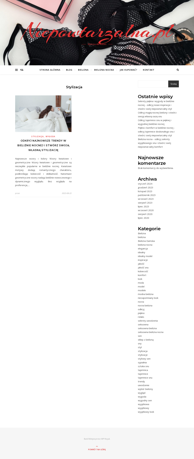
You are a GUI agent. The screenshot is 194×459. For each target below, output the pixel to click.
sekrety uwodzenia (148, 320)
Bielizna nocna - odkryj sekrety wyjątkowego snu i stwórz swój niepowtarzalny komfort (154, 143)
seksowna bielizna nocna (150, 332)
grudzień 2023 (145, 187)
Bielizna (83, 69)
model (141, 286)
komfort (142, 275)
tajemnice (143, 373)
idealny (141, 252)
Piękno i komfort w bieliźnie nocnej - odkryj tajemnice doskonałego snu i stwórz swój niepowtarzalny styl (156, 131)
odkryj (141, 309)
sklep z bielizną (146, 339)
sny (140, 343)
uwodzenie (143, 385)
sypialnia (142, 362)
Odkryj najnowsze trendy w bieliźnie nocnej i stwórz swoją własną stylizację (43, 145)
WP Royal (105, 438)
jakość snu (143, 267)
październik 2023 (147, 195)
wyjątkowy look (146, 411)
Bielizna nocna (104, 69)
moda (141, 282)
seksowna (143, 324)
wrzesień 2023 (146, 198)
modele (142, 290)
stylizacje (143, 354)
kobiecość (143, 271)
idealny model (145, 256)
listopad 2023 (145, 191)
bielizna (142, 237)
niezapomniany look (148, 297)
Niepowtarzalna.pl (97, 30)
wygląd (141, 392)
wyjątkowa (143, 404)
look (140, 278)
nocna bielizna (145, 305)
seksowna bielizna (147, 328)
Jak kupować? (128, 69)
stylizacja (37, 136)
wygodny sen (145, 400)
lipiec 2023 (143, 206)
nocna (141, 301)
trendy (141, 381)
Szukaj (174, 84)
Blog (69, 69)
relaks (141, 316)
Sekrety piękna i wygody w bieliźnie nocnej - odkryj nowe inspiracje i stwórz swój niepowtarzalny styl (156, 105)
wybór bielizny (145, 388)
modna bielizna (145, 294)
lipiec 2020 (143, 217)
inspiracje (143, 259)
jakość (141, 263)
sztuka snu (143, 366)
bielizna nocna (145, 244)
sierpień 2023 (145, 202)
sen (140, 335)
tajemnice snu (145, 377)
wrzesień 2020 (146, 210)
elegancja (143, 248)
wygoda (50, 136)
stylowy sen (144, 358)
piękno (141, 313)
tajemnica (143, 370)
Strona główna (50, 69)
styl (140, 347)
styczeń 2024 (145, 183)
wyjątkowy (143, 407)
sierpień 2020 (145, 214)
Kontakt (148, 69)
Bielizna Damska (146, 240)
